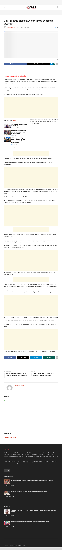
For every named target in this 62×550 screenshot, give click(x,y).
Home (5, 17)
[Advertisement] (31, 2)
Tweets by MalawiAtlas (10, 437)
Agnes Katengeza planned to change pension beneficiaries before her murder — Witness (32, 480)
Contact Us (12, 542)
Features (10, 17)
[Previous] (14, 147)
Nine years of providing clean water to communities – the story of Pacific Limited (19, 132)
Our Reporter (11, 27)
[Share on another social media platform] (57, 64)
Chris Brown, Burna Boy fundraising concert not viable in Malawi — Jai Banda (29, 491)
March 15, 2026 (15, 144)
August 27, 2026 (15, 127)
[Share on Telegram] (51, 64)
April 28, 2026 (15, 135)
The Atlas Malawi (11, 545)
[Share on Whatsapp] (54, 64)
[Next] (17, 147)
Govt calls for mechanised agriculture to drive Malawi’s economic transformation (30, 521)
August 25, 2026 (8, 485)
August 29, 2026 (8, 515)
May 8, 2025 (20, 27)
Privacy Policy (20, 542)
